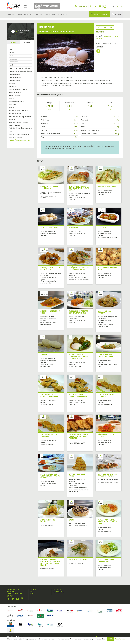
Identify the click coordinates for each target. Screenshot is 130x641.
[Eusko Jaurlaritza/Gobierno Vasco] (10, 624)
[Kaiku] (50, 610)
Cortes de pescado (15, 77)
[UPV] (60, 624)
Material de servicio (15, 114)
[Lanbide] (30, 624)
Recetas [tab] (13, 42)
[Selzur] (60, 610)
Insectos (11, 98)
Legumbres (12, 104)
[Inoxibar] (119, 610)
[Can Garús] (99, 610)
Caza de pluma (13, 62)
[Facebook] (90, 6)
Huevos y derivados (15, 95)
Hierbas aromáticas (15, 92)
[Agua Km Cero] (10, 615)
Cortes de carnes (14, 74)
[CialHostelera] (40, 610)
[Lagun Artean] (89, 610)
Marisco (11, 107)
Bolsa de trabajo (64, 14)
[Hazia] (20, 610)
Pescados (12, 120)
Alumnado (38, 14)
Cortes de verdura (14, 80)
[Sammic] (10, 610)
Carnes (11, 56)
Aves (10, 50)
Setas (10, 131)
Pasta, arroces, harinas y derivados (20, 117)
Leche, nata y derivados (16, 101)
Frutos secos (13, 86)
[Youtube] (100, 6)
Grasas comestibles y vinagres (18, 89)
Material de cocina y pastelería (18, 111)
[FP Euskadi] (20, 624)
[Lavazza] (50, 615)
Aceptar (110, 639)
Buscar (75, 6)
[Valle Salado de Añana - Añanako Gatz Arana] (109, 610)
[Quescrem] (20, 616)
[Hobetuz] (40, 624)
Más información (120, 639)
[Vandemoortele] (79, 610)
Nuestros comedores (101, 14)
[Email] (111, 27)
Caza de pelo (13, 59)
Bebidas (11, 53)
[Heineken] (30, 610)
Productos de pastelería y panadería (20, 128)
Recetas (71, 32)
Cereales (11, 65)
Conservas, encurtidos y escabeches (20, 71)
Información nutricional (58, 32)
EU (117, 6)
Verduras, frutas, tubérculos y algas (20, 140)
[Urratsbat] (10, 630)
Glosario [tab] (27, 42)
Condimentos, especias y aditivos (19, 68)
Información (43, 32)
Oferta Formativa (25, 14)
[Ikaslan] (50, 624)
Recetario (118, 14)
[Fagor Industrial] (70, 610)
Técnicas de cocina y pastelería (19, 134)
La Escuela (11, 14)
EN (121, 6)
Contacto (10, 596)
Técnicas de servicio (15, 137)
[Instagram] (104, 6)
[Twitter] (95, 6)
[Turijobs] (30, 615)
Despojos (12, 83)
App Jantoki (50, 14)
